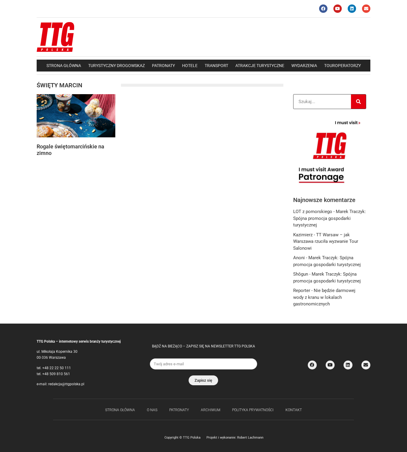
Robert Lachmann (250, 437)
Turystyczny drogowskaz (116, 65)
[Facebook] (323, 8)
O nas (152, 410)
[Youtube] (337, 8)
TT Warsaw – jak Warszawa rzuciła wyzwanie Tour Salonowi (325, 241)
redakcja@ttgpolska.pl (66, 384)
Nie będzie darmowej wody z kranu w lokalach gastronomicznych (324, 297)
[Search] (358, 101)
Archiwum (210, 410)
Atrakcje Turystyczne (259, 65)
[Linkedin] (352, 8)
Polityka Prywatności (253, 410)
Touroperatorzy (342, 65)
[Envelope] (366, 8)
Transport (216, 65)
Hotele (190, 65)
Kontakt (293, 410)
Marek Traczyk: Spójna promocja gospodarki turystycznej (329, 218)
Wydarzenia (304, 65)
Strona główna (63, 65)
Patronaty (163, 65)
